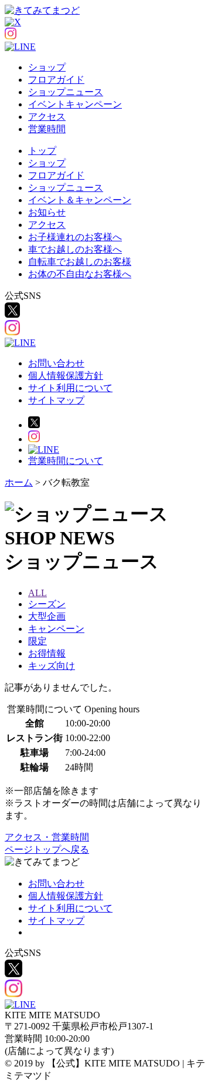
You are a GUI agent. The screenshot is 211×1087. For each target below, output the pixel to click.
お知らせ (47, 212)
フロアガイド (56, 80)
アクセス (47, 117)
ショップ (47, 67)
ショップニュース (65, 92)
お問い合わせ (56, 363)
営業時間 (47, 129)
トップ (42, 151)
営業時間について (65, 461)
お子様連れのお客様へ (75, 237)
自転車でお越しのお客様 (79, 262)
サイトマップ (56, 400)
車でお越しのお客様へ (75, 249)
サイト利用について (70, 388)
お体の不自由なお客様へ (79, 274)
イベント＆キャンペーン (79, 200)
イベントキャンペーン (75, 104)
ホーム (19, 482)
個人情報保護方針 (65, 376)
